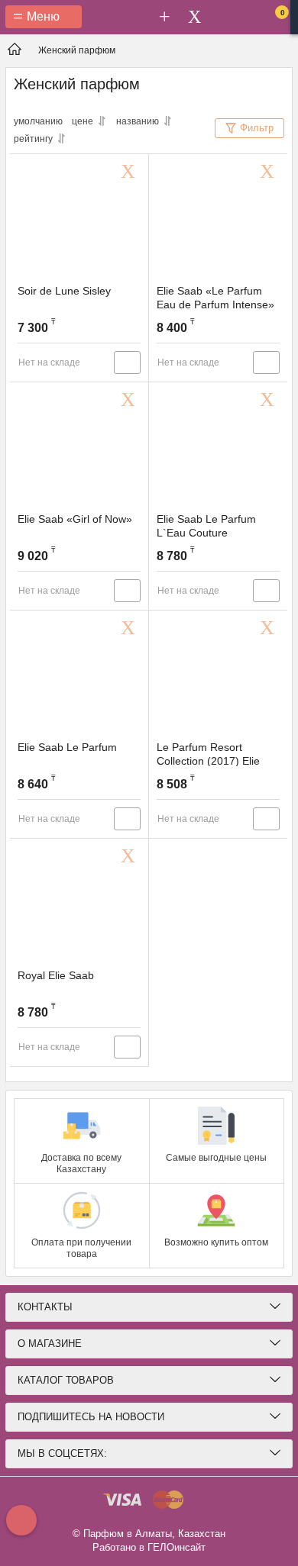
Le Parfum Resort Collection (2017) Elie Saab (208, 761)
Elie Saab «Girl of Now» (75, 519)
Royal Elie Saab (56, 975)
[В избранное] (131, 172)
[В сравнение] (127, 362)
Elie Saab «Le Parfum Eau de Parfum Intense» (215, 298)
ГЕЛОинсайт (176, 1547)
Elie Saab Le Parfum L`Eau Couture (206, 526)
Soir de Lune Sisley (64, 291)
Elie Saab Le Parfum (67, 747)
